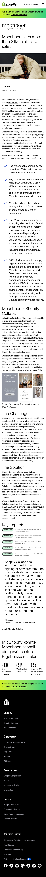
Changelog (8, 790)
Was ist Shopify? (11, 718)
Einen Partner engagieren (14, 814)
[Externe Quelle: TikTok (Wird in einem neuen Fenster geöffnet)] (28, 866)
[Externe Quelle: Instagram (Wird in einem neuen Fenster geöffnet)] (23, 866)
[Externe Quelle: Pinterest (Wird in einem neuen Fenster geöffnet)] (40, 866)
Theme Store (9, 747)
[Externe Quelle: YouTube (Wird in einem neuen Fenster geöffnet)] (17, 866)
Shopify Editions (11, 723)
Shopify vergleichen (12, 776)
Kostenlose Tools (11, 785)
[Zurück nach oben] (6, 702)
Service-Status (10, 818)
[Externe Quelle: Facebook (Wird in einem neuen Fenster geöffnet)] (6, 866)
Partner (7, 756)
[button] (43, 4)
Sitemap (7, 854)
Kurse (6, 780)
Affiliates (7, 761)
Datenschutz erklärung (13, 849)
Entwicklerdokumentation (14, 742)
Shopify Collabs (23, 155)
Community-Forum (12, 809)
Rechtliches (9, 845)
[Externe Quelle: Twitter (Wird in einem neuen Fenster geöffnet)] (11, 866)
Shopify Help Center (12, 804)
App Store (8, 752)
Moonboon (13, 102)
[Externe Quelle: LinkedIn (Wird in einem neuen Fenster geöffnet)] (34, 866)
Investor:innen (10, 728)
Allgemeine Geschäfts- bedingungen (19, 840)
